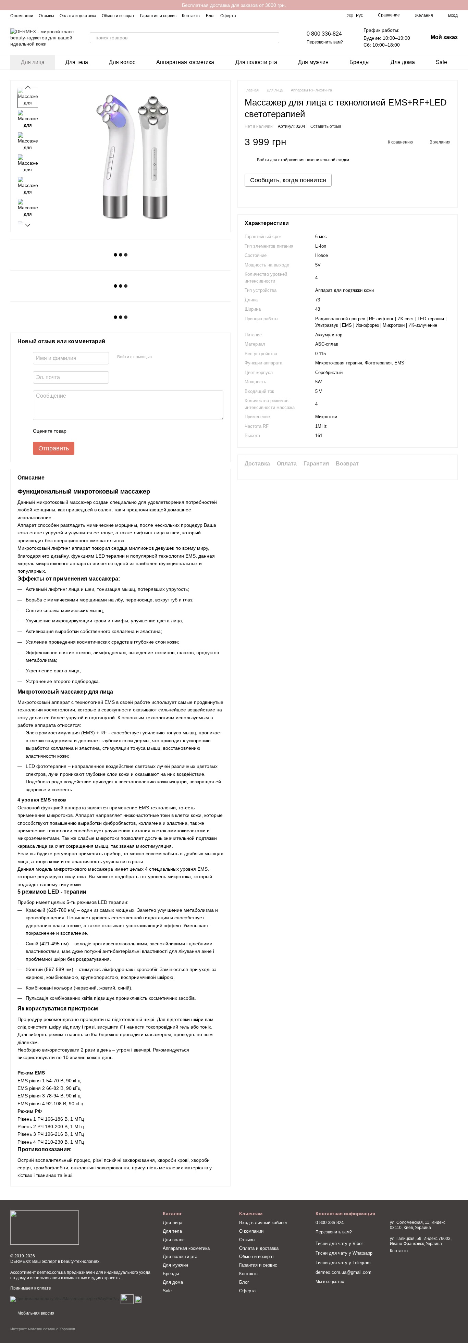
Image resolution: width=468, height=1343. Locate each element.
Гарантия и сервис (158, 15)
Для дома (403, 62)
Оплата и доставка (78, 15)
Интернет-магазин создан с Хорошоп (42, 1329)
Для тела (76, 62)
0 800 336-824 (324, 34)
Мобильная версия (35, 1313)
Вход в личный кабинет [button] (263, 1222)
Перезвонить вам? (325, 42)
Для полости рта (256, 62)
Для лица (33, 62)
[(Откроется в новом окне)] (127, 1298)
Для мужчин (313, 62)
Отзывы (46, 15)
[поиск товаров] (273, 37)
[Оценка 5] (121, 431)
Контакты (191, 15)
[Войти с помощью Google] (170, 357)
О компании (21, 15)
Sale (441, 62)
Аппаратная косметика (185, 62)
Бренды (359, 62)
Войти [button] (263, 160)
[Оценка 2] (88, 431)
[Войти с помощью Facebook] (159, 357)
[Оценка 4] (110, 431)
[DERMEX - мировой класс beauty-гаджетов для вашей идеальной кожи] (44, 1227)
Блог (210, 15)
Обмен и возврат (118, 15)
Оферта (228, 15)
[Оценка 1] (77, 431)
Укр (350, 15)
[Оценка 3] (99, 431)
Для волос (122, 62)
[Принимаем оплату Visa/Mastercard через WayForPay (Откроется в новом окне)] (65, 1298)
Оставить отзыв (325, 126)
